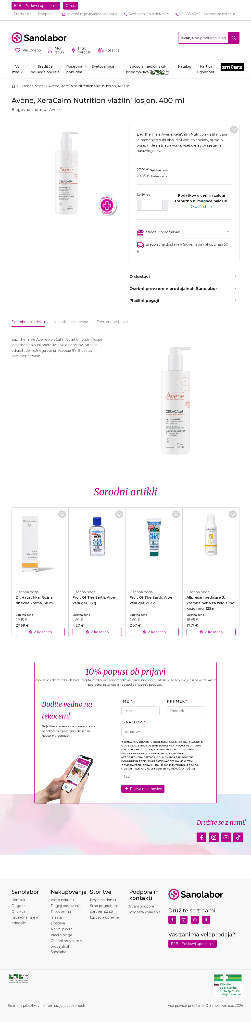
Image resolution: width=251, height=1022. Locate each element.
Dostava (58, 923)
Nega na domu (103, 900)
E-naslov (131, 722)
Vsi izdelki (18, 69)
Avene (55, 109)
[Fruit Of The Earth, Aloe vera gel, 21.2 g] (154, 545)
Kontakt (18, 900)
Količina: (144, 195)
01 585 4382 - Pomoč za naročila (207, 14)
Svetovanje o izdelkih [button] (147, 14)
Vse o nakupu (62, 900)
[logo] (39, 37)
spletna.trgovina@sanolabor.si (91, 14)
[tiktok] (238, 836)
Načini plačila (62, 929)
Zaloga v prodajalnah (162, 232)
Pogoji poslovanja (66, 906)
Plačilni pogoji (144, 300)
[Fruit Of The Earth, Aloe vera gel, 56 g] (97, 545)
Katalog (184, 66)
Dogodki (19, 906)
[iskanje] (233, 37)
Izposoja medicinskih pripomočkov (146, 69)
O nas (70, 5)
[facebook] (201, 836)
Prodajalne (22, 14)
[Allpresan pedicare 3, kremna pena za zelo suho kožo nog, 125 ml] (211, 545)
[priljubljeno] (234, 130)
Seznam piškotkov (23, 1005)
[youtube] (226, 836)
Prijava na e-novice (146, 789)
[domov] (14, 86)
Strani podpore (141, 906)
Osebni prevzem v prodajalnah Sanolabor (173, 288)
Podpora (45, 14)
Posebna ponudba (74, 69)
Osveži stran (201, 206)
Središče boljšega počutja (45, 69)
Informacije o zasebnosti (64, 1005)
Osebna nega (32, 86)
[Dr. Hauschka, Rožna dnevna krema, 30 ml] (40, 545)
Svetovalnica (103, 66)
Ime (125, 701)
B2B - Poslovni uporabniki (35, 5)
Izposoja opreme (104, 917)
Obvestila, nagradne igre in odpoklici (25, 917)
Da (128, 776)
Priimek (176, 701)
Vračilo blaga (61, 935)
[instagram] (214, 836)
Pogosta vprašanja (145, 912)
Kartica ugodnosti (206, 69)
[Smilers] (232, 69)
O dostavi (139, 276)
